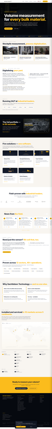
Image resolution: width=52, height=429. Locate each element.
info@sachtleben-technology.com (21, 388)
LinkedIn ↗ (4, 418)
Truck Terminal (19, 399)
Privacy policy (40, 425)
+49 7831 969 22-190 (32, 388)
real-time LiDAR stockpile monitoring (10, 86)
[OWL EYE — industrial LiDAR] (8, 1)
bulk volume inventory (12, 87)
